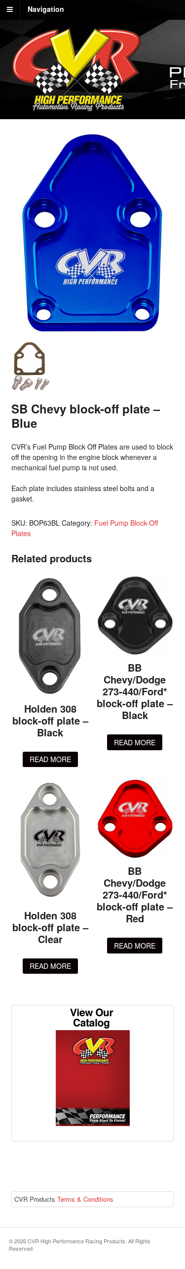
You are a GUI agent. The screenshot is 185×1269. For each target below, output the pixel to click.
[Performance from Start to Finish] (76, 106)
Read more (50, 759)
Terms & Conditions (85, 1199)
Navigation (46, 9)
